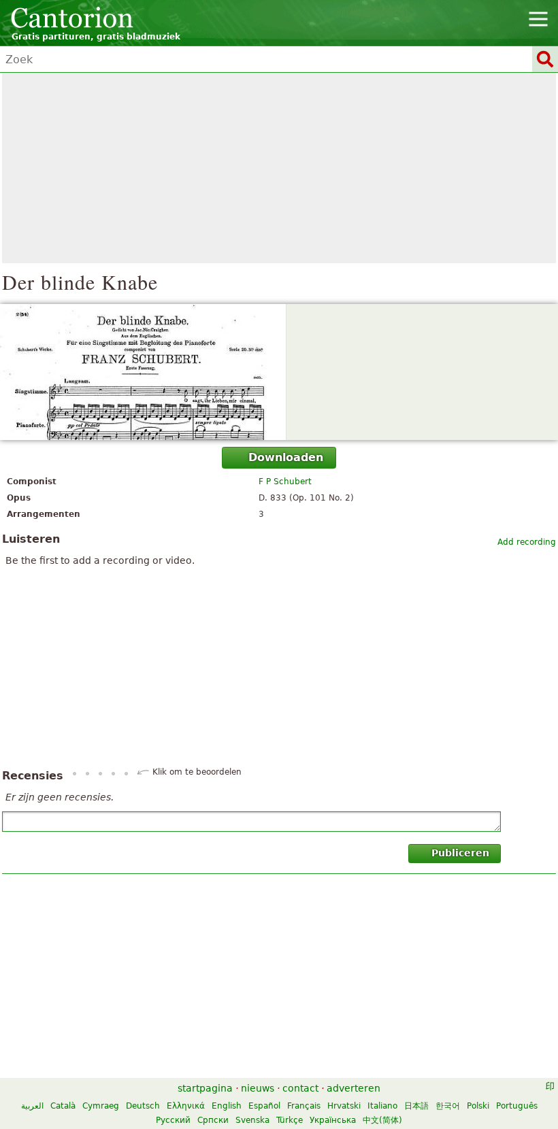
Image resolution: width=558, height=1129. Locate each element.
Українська (333, 1120)
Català (63, 1106)
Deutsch (143, 1106)
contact (300, 1088)
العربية (32, 1106)
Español (264, 1106)
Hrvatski (344, 1106)
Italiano (382, 1106)
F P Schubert (285, 481)
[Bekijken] (279, 372)
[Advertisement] (279, 168)
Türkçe (289, 1120)
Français (304, 1106)
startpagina (205, 1088)
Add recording (526, 542)
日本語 (416, 1106)
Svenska (252, 1120)
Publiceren (460, 852)
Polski (478, 1106)
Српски (213, 1120)
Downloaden (285, 457)
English (227, 1106)
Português (517, 1106)
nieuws (257, 1088)
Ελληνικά (186, 1106)
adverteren (353, 1088)
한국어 (448, 1106)
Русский (173, 1120)
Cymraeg (100, 1106)
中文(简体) (382, 1120)
